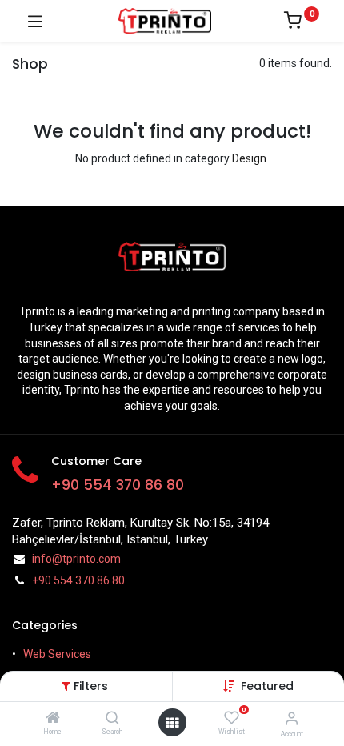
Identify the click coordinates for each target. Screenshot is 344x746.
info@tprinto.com (76, 558)
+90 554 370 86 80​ (117, 485)
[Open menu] (172, 722)
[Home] (53, 718)
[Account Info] (291, 718)
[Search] (112, 718)
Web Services (57, 654)
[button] (267, 686)
